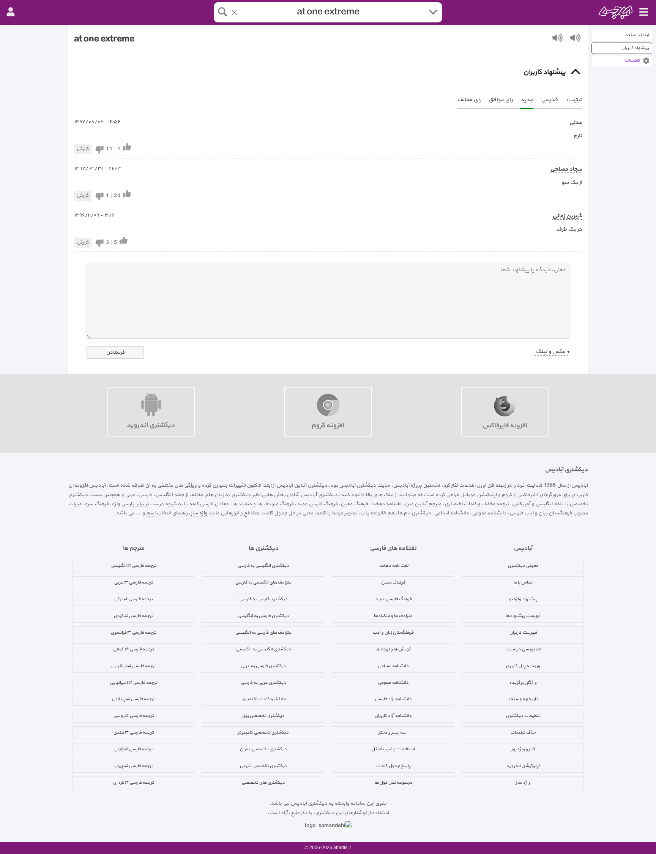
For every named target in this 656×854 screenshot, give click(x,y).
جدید (526, 99)
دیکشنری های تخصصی (263, 782)
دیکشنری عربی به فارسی (263, 682)
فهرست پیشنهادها (522, 615)
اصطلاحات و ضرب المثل (393, 749)
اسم (150, 513)
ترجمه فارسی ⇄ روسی (133, 715)
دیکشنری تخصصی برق (263, 715)
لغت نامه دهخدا (393, 565)
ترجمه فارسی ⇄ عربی (133, 582)
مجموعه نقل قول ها (393, 782)
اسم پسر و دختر (392, 732)
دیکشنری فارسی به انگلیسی (263, 615)
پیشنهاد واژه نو (523, 599)
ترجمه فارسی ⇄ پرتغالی (133, 699)
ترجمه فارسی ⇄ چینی (133, 765)
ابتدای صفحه (637, 35)
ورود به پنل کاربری (523, 666)
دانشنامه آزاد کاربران (393, 715)
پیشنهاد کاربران (635, 48)
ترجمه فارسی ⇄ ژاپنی (133, 749)
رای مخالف (469, 99)
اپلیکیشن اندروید (522, 765)
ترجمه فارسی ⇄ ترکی (133, 599)
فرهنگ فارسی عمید (393, 599)
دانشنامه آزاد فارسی (393, 699)
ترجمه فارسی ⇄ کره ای (133, 782)
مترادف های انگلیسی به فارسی (263, 582)
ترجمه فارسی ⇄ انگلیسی (133, 565)
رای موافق (500, 99)
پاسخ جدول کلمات (393, 765)
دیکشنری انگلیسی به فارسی (263, 565)
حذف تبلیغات (523, 732)
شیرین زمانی (567, 216)
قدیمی (549, 99)
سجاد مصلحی (566, 169)
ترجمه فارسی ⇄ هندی (133, 732)
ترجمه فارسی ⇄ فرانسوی (133, 632)
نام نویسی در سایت (523, 649)
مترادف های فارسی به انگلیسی (263, 632)
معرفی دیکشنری (523, 565)
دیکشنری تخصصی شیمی (263, 765)
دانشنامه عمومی (393, 682)
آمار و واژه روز (523, 749)
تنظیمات (632, 60)
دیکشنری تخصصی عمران (263, 749)
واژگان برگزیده (522, 682)
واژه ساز (199, 513)
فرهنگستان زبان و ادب (392, 632)
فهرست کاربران (523, 632)
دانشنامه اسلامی (393, 666)
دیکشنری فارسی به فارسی (263, 599)
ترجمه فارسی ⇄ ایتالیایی (133, 666)
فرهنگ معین (393, 582)
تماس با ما (522, 582)
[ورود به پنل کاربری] (10, 12)
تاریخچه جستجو (523, 699)
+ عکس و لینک (552, 351)
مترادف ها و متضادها (393, 615)
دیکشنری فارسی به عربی (263, 666)
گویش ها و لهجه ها (393, 649)
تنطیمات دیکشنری (523, 715)
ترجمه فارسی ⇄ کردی (133, 615)
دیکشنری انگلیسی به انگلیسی (263, 649)
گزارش (83, 148)
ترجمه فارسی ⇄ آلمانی (133, 649)
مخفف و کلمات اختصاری (263, 699)
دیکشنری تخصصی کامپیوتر (263, 732)
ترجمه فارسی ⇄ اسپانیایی (133, 682)
